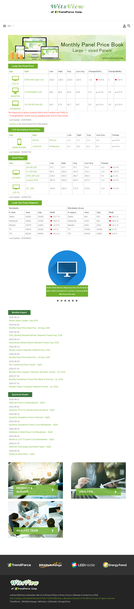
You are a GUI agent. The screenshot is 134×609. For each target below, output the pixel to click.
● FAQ (95, 595)
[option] (67, 49)
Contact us (13, 124)
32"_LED (30, 188)
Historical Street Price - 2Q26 (22, 454)
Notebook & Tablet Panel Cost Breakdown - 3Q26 (31, 432)
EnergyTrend (64, 602)
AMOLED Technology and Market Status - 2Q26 (30, 447)
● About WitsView (18, 595)
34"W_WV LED (33, 176)
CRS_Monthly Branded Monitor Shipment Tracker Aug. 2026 (35, 335)
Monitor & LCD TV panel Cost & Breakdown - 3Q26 (31, 439)
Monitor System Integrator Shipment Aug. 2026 (29, 350)
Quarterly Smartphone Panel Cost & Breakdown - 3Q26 (33, 425)
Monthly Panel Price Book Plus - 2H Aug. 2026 (29, 328)
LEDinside (53, 602)
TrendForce (15, 602)
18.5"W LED (31, 167)
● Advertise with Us (34, 595)
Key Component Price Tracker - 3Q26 (25, 365)
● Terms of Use (64, 595)
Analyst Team (27, 530)
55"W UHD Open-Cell (34, 80)
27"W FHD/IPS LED (33, 92)
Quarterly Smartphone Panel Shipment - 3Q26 (29, 417)
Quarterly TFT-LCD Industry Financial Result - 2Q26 (32, 410)
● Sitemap (76, 595)
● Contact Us (87, 595)
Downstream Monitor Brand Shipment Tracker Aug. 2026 (34, 343)
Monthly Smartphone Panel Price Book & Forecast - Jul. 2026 (36, 379)
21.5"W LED (31, 172)
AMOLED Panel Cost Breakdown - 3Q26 (27, 403)
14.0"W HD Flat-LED (34, 104)
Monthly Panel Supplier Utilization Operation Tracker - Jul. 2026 (37, 372)
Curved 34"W (32, 180)
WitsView (42, 602)
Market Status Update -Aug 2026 (23, 321)
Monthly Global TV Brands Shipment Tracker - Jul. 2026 (33, 387)
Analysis (86, 491)
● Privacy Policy (50, 595)
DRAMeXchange (29, 602)
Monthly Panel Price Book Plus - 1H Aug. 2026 (29, 357)
